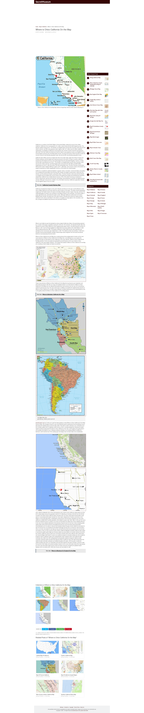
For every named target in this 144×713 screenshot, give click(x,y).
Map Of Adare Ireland (95, 174)
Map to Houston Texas (95, 147)
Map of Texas (90, 216)
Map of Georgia (90, 201)
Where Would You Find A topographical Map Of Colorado (96, 84)
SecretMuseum (43, 1)
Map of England (101, 195)
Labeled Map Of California (42, 655)
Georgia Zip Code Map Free (96, 121)
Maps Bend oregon (94, 137)
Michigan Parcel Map (95, 89)
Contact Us (66, 707)
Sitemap (61, 707)
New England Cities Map (96, 94)
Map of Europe (90, 198)
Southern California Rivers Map (68, 694)
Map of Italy (90, 203)
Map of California (40, 32)
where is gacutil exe (42, 632)
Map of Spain (90, 213)
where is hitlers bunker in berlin (53, 632)
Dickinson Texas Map (95, 153)
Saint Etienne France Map (96, 105)
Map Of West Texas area (96, 142)
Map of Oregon (101, 210)
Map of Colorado (91, 195)
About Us (82, 707)
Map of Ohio (90, 210)
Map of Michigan (102, 203)
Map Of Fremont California (42, 675)
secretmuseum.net (40, 422)
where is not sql (75, 632)
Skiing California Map (95, 77)
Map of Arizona (101, 189)
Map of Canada (101, 192)
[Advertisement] (72, 15)
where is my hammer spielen (66, 632)
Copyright (71, 707)
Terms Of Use (77, 707)
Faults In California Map (66, 655)
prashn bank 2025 (84, 710)
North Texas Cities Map (95, 158)
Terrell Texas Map (94, 163)
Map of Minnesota (91, 206)
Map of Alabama (91, 189)
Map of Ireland (101, 201)
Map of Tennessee (102, 213)
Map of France (101, 198)
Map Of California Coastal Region (69, 675)
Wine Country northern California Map (45, 694)
